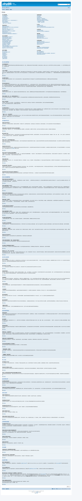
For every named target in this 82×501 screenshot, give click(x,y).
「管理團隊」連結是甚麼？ (41, 22)
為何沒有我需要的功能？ (40, 52)
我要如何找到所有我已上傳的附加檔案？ (43, 48)
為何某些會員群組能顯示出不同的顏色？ (43, 20)
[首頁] (7, 4)
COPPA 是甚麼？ (4, 16)
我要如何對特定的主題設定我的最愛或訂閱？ (43, 42)
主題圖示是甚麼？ (5, 58)
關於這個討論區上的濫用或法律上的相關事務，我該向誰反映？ (46, 53)
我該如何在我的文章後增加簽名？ (7, 38)
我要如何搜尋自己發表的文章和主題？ (42, 38)
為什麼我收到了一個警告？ (6, 44)
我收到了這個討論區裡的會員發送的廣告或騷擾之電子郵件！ (46, 27)
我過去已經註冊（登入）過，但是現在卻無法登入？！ (10, 20)
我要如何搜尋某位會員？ (40, 37)
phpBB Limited (23, 463)
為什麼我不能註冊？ (5, 17)
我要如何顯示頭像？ (5, 31)
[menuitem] (7, 7)
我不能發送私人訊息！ (40, 25)
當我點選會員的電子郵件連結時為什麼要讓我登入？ (9, 33)
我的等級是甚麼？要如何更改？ (7, 32)
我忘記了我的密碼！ (5, 21)
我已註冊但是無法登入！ (6, 18)
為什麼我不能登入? (5, 19)
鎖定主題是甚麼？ (5, 57)
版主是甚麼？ (39, 16)
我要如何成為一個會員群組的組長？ (42, 19)
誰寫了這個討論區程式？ (40, 51)
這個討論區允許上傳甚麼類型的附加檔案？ (43, 47)
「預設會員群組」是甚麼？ (41, 21)
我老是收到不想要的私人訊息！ (41, 26)
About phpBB (58, 463)
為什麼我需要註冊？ (5, 15)
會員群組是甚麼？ (39, 17)
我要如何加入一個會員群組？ (41, 18)
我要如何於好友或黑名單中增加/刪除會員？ (43, 31)
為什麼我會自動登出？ (5, 22)
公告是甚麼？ (4, 55)
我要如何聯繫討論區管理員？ (41, 54)
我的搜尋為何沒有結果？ (40, 35)
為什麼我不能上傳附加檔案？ (6, 43)
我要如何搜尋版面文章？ (40, 34)
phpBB (13, 148)
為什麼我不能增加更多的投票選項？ (7, 40)
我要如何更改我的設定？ (6, 26)
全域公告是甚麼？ (5, 54)
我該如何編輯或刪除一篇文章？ (7, 37)
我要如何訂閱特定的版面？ (41, 43)
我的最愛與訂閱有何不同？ (41, 41)
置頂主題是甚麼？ (5, 56)
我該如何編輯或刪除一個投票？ (7, 41)
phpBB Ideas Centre (32, 468)
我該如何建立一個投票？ (6, 39)
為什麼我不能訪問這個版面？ (6, 42)
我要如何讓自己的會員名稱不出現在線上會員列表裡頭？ (10, 27)
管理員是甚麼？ (39, 15)
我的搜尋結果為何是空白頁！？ (41, 36)
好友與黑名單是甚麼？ (40, 30)
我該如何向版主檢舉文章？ (6, 45)
